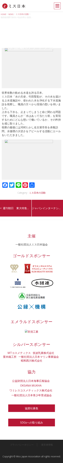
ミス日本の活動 (37, 192)
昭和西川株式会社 (31, 360)
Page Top (57, 457)
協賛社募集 (31, 408)
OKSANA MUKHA (30, 385)
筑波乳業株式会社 (43, 353)
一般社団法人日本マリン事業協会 (38, 357)
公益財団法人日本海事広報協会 (31, 381)
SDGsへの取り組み (31, 422)
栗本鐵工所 (9, 357)
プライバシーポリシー (22, 444)
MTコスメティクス (19, 353)
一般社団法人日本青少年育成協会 (31, 395)
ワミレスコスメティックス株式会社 (30, 390)
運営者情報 (47, 444)
